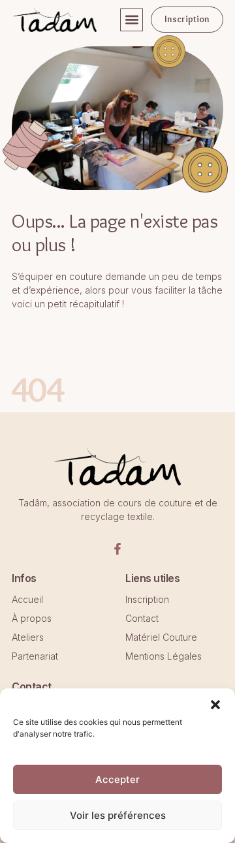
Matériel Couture (161, 637)
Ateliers (28, 637)
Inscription (147, 599)
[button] (131, 19)
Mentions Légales (163, 656)
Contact (142, 618)
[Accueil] (54, 19)
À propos (32, 618)
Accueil (27, 599)
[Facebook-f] (117, 549)
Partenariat (35, 656)
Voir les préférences (118, 815)
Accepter (117, 779)
